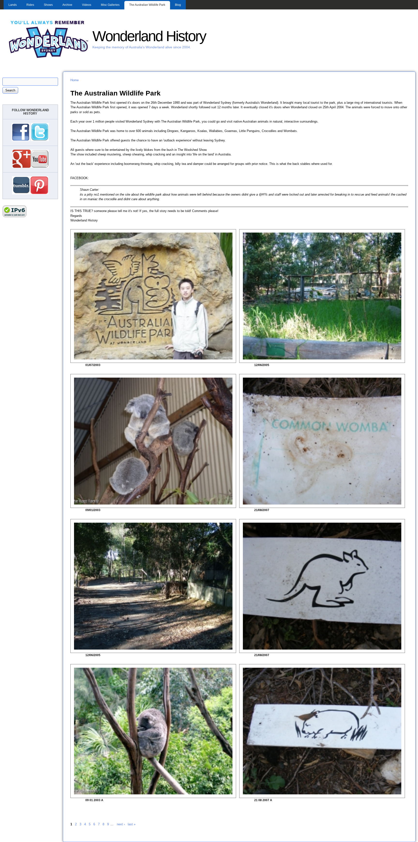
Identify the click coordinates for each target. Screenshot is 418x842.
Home (74, 80)
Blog (178, 5)
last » (131, 824)
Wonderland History (149, 36)
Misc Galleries (110, 5)
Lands (12, 5)
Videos (86, 5)
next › (121, 824)
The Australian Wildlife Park (147, 5)
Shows (48, 5)
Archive (67, 5)
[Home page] (48, 57)
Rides (30, 5)
